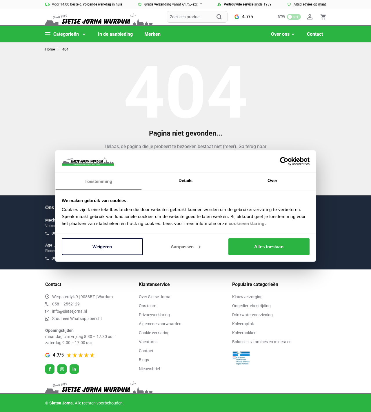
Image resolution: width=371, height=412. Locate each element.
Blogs (144, 359)
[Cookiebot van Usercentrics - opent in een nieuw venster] (284, 161)
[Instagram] (62, 369)
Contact (315, 34)
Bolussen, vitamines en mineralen (262, 341)
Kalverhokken (244, 332)
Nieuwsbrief (149, 368)
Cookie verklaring (154, 332)
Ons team (147, 305)
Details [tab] (186, 180)
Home (50, 49)
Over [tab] (272, 180)
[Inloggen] (311, 17)
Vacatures (148, 341)
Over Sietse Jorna (154, 296)
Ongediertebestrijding (251, 305)
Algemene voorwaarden (160, 323)
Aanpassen (182, 246)
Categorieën (66, 34)
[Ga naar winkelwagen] (323, 16)
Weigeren (102, 246)
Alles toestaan (268, 246)
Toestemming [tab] (98, 181)
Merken (152, 34)
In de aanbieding (115, 34)
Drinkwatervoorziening (252, 314)
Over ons (280, 34)
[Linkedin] (74, 369)
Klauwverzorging (247, 296)
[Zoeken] (222, 17)
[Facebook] (49, 369)
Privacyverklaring (154, 314)
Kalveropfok (243, 323)
